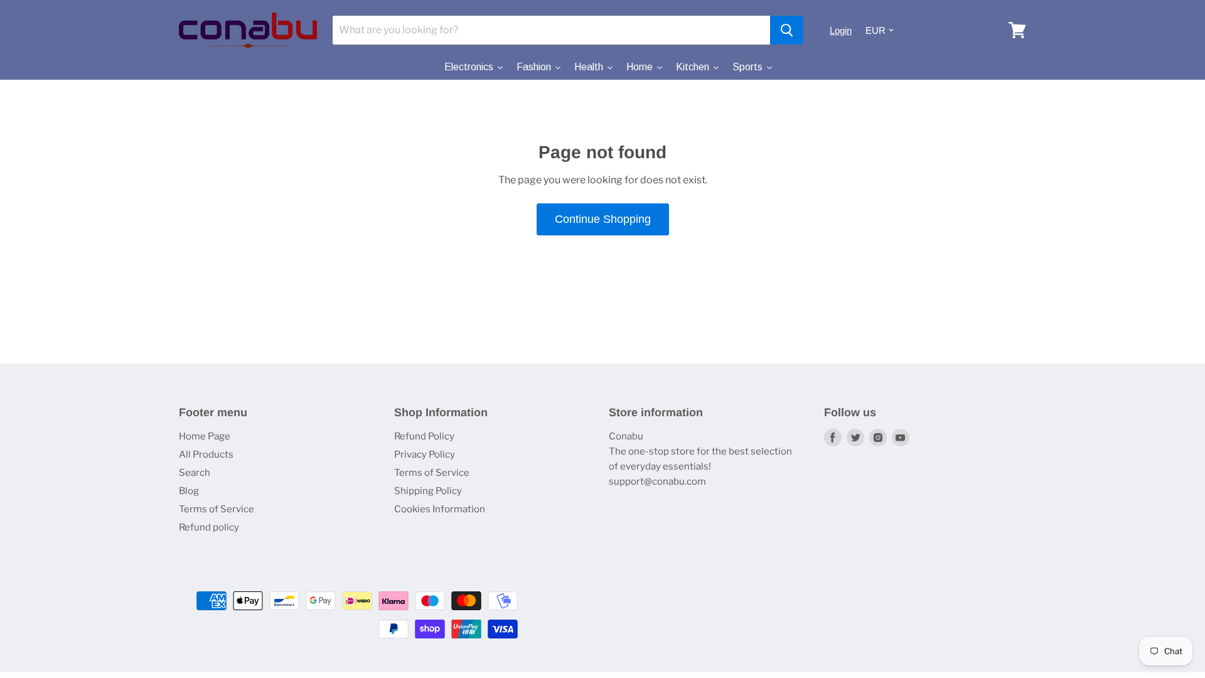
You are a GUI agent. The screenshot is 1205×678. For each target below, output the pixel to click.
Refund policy (209, 527)
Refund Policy (424, 436)
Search (194, 472)
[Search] (786, 30)
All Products (206, 454)
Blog (189, 491)
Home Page (204, 436)
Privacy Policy (424, 454)
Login (841, 30)
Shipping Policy (428, 491)
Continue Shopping (603, 219)
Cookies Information (439, 509)
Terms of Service (216, 509)
